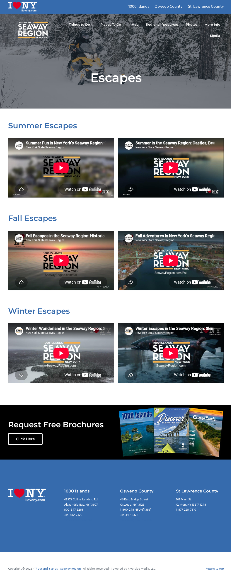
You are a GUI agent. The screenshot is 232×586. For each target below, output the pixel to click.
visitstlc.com (184, 515)
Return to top (214, 568)
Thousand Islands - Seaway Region (57, 568)
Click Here (25, 439)
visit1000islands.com (78, 520)
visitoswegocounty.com (136, 520)
